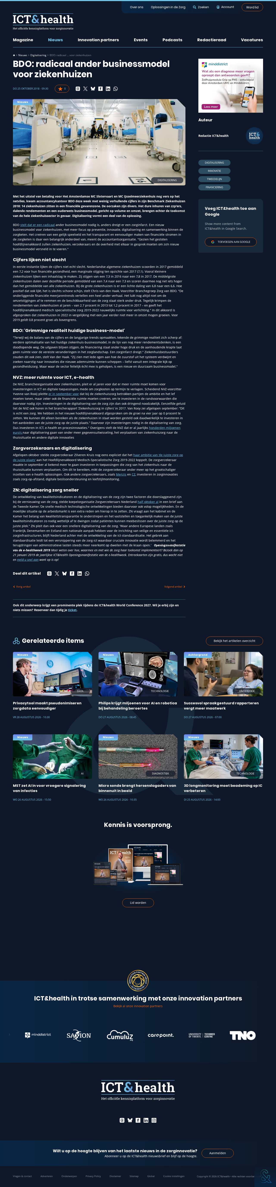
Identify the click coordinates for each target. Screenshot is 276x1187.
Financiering (214, 187)
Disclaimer (115, 1176)
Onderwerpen (69, 1176)
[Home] (14, 55)
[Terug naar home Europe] (43, 21)
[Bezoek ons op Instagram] (154, 1120)
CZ (133, 474)
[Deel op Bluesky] (93, 89)
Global (151, 1176)
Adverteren (47, 1176)
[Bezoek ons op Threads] (122, 1120)
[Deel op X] (85, 89)
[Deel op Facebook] (100, 89)
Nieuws (55, 40)
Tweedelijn (214, 179)
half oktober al (148, 502)
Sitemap (134, 1176)
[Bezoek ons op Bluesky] (130, 1120)
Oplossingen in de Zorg (168, 7)
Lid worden (138, 903)
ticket (72, 610)
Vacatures (252, 40)
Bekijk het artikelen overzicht (234, 641)
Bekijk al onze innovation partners (138, 1006)
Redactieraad (211, 40)
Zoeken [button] (203, 7)
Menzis (121, 474)
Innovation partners (98, 40)
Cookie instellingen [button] (174, 1176)
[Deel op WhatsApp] (115, 89)
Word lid (252, 7)
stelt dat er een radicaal (37, 225)
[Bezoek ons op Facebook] (138, 1120)
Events (141, 40)
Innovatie (214, 171)
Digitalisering (38, 55)
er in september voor (64, 394)
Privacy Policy (93, 1176)
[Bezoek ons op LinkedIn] (146, 1120)
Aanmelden (217, 1153)
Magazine (23, 40)
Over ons (136, 7)
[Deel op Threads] (78, 89)
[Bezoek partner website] (15, 1035)
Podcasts (172, 40)
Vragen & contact (22, 1176)
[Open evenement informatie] (265, 1176)
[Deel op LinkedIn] (108, 89)
